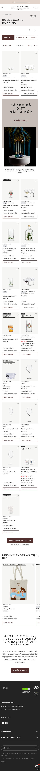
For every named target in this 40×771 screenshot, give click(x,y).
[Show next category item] (35, 30)
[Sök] (33, 7)
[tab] (33, 45)
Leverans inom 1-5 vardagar (23, 2)
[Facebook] (3, 723)
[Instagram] (6, 723)
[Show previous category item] (29, 30)
